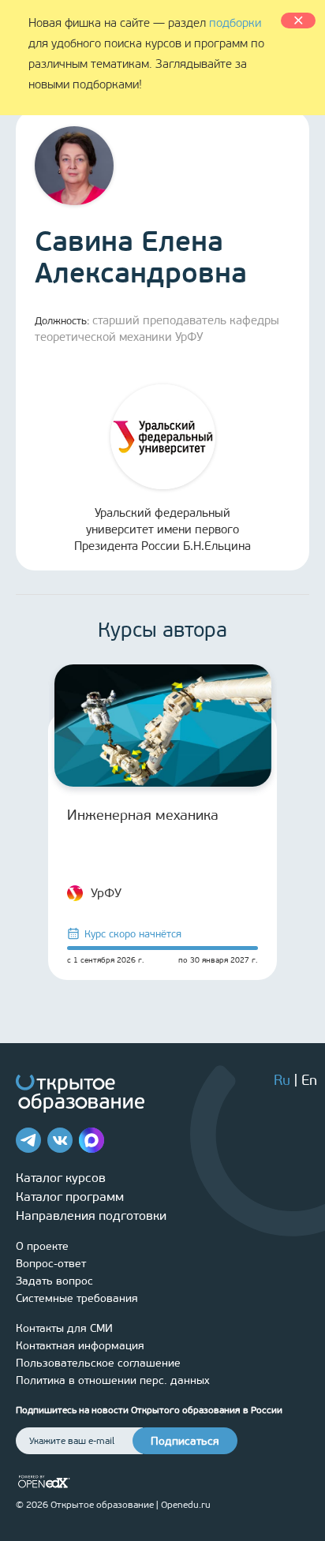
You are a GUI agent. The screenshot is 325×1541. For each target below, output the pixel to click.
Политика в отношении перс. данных (113, 1380)
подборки (235, 23)
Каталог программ (70, 1196)
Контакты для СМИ (64, 1328)
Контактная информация (80, 1345)
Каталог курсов (61, 1177)
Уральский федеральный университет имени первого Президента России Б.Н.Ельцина (162, 529)
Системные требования (77, 1298)
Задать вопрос (54, 1281)
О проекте (42, 1246)
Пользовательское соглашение (98, 1363)
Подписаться (185, 1441)
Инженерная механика (143, 815)
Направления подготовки (91, 1215)
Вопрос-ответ (51, 1263)
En (309, 1080)
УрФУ (106, 892)
